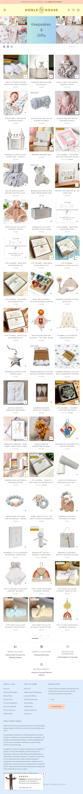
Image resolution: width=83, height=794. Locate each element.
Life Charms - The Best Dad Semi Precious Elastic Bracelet (67, 409)
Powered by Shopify (57, 784)
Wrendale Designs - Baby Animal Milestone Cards (15, 445)
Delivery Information (10, 692)
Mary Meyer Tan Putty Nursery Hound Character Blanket (15, 228)
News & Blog (28, 703)
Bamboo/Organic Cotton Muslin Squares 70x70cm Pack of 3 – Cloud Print (41, 373)
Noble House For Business (33, 692)
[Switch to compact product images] (12, 47)
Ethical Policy (7, 696)
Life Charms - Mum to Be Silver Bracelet (16, 337)
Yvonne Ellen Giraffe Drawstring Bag (67, 337)
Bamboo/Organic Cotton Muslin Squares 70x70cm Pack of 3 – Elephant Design (67, 373)
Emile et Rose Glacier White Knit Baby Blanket (15, 83)
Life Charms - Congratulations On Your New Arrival (67, 264)
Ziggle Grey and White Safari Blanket (67, 83)
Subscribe (56, 706)
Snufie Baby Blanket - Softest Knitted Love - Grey (15, 192)
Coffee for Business (31, 699)
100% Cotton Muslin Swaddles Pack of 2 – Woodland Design (67, 481)
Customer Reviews (30, 710)
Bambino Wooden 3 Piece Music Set (67, 300)
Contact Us (28, 714)
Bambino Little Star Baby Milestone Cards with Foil (16, 554)
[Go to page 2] (48, 636)
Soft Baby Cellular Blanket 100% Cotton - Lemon (41, 626)
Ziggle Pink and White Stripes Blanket (67, 119)
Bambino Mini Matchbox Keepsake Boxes (15, 481)
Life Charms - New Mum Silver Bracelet (41, 264)
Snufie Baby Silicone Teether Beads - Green (15, 517)
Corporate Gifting (30, 696)
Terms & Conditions (10, 703)
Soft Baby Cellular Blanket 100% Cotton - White (67, 590)
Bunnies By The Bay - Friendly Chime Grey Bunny (41, 554)
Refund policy (8, 714)
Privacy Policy (8, 699)
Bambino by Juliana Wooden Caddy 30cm (41, 228)
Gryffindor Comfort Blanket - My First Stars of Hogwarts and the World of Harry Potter (41, 337)
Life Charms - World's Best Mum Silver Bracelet (41, 481)
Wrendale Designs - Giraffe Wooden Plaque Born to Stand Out (67, 554)
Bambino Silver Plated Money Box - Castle (15, 156)
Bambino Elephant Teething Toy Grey (67, 517)
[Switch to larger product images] (4, 47)
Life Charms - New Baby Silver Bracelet (16, 300)
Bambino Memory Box (41, 154)
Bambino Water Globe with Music (41, 83)
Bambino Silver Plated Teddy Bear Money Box (41, 192)
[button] (43, 773)
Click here (6, 773)
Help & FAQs (28, 706)
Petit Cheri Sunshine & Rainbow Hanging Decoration (67, 626)
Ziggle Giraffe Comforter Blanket (41, 445)
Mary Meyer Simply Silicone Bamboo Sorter (41, 300)
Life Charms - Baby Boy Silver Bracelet (15, 264)
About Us (27, 689)
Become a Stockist (9, 706)
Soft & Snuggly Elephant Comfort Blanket (15, 590)
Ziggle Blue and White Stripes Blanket (41, 119)
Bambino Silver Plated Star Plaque (15, 373)
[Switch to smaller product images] (8, 47)
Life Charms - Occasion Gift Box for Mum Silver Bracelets (67, 156)
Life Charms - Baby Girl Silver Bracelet (67, 228)
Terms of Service (9, 710)
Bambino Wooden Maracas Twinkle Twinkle (41, 409)
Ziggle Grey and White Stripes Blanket (15, 119)
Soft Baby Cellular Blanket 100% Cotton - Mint (15, 626)
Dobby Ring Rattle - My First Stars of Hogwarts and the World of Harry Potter (41, 518)
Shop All (6, 689)
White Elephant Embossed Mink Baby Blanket (15, 409)
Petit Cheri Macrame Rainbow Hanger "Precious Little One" (41, 590)
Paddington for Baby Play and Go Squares (67, 445)
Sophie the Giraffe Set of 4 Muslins (67, 192)
